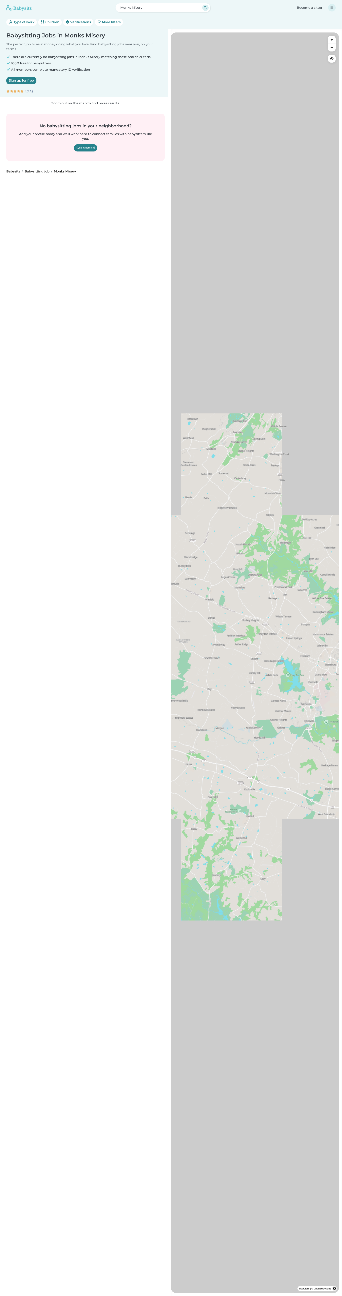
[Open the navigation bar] (332, 7)
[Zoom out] (332, 47)
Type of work (23, 22)
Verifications (80, 22)
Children (52, 22)
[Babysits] (19, 7)
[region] (255, 662)
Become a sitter (309, 8)
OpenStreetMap (322, 1288)
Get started (85, 148)
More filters (111, 22)
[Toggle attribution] (334, 1288)
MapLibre (304, 1288)
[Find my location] (332, 59)
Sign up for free (21, 80)
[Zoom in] (332, 40)
